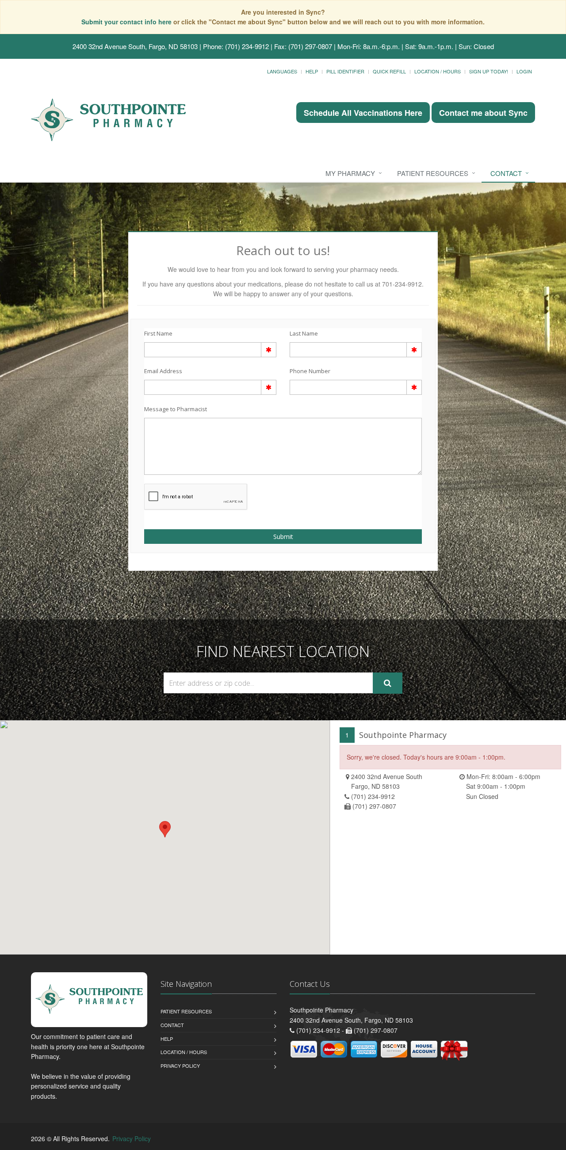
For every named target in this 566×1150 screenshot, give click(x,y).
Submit (283, 536)
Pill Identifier (345, 71)
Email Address (163, 371)
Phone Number (310, 371)
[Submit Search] (387, 683)
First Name (158, 333)
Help (312, 71)
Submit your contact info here (127, 21)
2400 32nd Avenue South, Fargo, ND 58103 (135, 46)
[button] (165, 829)
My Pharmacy (350, 173)
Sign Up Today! (488, 71)
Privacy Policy (180, 1065)
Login (524, 71)
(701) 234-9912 (373, 796)
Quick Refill (389, 71)
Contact (506, 173)
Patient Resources (432, 173)
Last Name (304, 333)
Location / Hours (437, 71)
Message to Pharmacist (175, 409)
